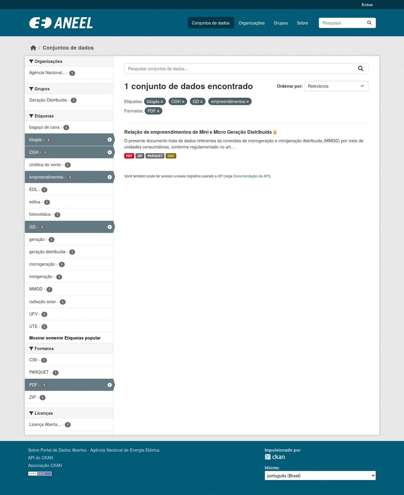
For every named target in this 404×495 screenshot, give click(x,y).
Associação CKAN (45, 465)
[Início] (33, 47)
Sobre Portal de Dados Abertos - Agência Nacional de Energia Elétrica (93, 450)
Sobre (302, 23)
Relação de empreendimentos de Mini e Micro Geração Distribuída (198, 131)
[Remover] (162, 101)
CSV (171, 155)
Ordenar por (289, 86)
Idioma (271, 468)
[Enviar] (369, 23)
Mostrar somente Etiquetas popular (65, 338)
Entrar (367, 4)
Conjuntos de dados (211, 23)
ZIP (140, 155)
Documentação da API (251, 175)
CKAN (275, 457)
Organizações (252, 23)
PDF (129, 155)
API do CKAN (40, 457)
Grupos (281, 23)
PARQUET (155, 155)
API (220, 175)
